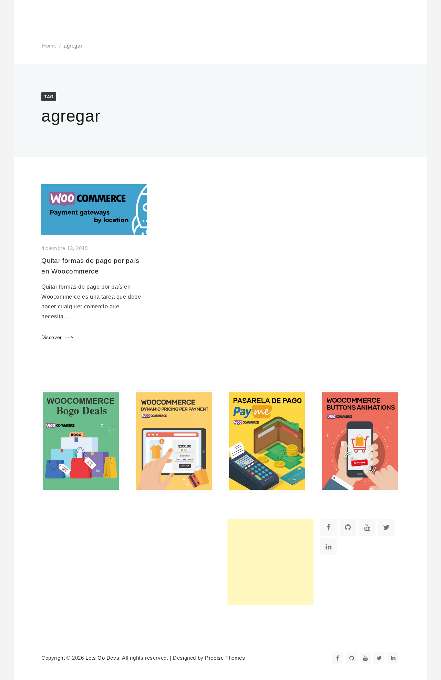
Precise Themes (225, 658)
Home (49, 46)
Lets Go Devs (102, 658)
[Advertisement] (270, 562)
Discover (51, 337)
